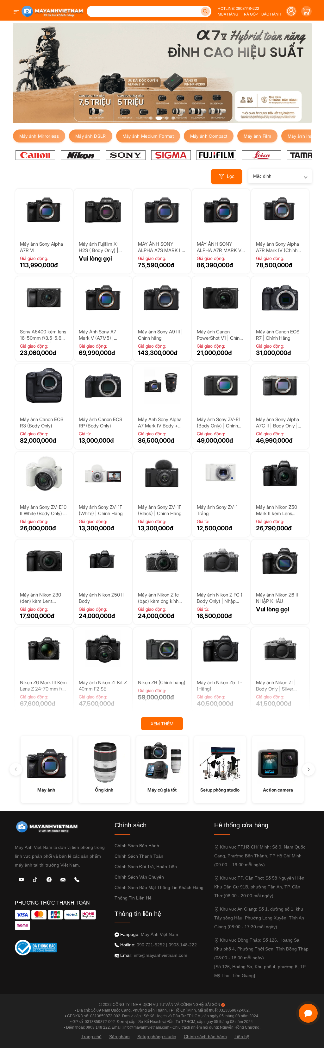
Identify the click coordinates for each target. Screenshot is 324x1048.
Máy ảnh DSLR (90, 136)
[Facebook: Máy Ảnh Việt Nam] (49, 879)
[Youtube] (21, 879)
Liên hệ (241, 1036)
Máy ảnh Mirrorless (39, 136)
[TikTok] (35, 879)
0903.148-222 (183, 944)
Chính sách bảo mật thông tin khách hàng (159, 887)
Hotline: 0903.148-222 (238, 8)
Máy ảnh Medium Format (148, 136)
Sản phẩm (119, 1036)
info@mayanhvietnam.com (160, 955)
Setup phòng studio (156, 1036)
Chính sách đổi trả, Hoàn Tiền (146, 866)
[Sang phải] (308, 769)
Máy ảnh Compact (208, 136)
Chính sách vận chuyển (139, 877)
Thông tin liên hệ (133, 897)
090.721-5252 (151, 944)
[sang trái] (15, 769)
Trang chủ (91, 1036)
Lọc (230, 176)
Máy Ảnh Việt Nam (159, 934)
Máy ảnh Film (257, 136)
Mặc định (262, 176)
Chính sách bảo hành (137, 845)
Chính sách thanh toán (139, 856)
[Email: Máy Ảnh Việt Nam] (63, 879)
